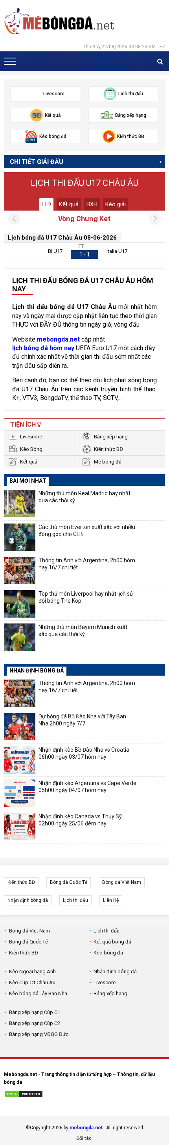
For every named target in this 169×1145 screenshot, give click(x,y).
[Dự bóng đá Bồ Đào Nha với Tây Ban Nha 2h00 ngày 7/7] (19, 726)
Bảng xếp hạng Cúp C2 (34, 1023)
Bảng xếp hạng (111, 437)
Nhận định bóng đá (27, 900)
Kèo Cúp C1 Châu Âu (32, 982)
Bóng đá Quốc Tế (68, 882)
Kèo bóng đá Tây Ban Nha (38, 993)
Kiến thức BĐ (108, 449)
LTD (46, 204)
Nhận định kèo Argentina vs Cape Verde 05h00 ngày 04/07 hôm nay (87, 786)
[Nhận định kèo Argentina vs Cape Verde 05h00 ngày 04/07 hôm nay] (19, 793)
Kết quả (69, 204)
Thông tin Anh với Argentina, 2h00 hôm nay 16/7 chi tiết (87, 564)
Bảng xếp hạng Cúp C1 (34, 1012)
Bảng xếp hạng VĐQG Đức (38, 1034)
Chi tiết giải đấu (36, 161)
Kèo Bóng (31, 449)
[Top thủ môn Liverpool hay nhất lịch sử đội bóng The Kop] (19, 604)
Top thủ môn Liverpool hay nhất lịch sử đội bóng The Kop (86, 597)
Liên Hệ (111, 900)
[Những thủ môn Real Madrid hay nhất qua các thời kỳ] (19, 503)
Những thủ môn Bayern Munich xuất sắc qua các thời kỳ (83, 630)
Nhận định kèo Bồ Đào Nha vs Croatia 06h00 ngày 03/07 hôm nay (84, 753)
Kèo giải (115, 204)
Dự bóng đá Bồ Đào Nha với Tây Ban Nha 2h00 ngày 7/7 (82, 720)
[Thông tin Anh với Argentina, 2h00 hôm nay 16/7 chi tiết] (19, 570)
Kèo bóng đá (108, 953)
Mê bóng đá (107, 462)
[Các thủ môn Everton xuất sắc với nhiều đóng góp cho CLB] (19, 537)
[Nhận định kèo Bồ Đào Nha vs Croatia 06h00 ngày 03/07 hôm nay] (19, 760)
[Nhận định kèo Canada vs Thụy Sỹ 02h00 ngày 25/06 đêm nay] (19, 826)
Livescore (31, 437)
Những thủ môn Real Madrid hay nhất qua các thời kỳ (84, 496)
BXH (91, 204)
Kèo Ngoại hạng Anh (32, 971)
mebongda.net (86, 1127)
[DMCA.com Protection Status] (23, 1095)
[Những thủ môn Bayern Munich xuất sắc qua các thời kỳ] (19, 637)
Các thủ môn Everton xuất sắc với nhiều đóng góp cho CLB (87, 530)
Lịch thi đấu (75, 900)
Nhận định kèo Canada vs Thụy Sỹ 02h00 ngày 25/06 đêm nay (80, 820)
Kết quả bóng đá (112, 942)
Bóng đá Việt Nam (121, 882)
